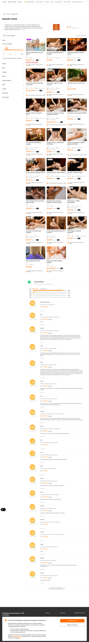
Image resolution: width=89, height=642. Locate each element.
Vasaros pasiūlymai (30, 1)
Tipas (3, 84)
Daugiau (23, 29)
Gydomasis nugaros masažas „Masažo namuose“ (52, 414)
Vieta (20, 1)
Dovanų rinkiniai (39, 1)
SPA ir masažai (67, 1)
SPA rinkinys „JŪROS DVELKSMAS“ (48, 398)
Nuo (4, 52)
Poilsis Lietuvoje (58, 1)
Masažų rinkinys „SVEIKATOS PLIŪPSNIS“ (50, 429)
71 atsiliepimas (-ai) (74, 28)
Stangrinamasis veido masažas (48, 560)
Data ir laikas (5, 97)
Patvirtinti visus (72, 620)
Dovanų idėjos (12, 1)
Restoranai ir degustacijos (77, 1)
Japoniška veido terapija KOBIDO (48, 348)
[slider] (3, 50)
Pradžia (8, 14)
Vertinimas (5, 93)
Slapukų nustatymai (72, 625)
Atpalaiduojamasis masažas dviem (48, 481)
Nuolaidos (46, 1)
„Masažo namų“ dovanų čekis (47, 304)
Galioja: (30, 62)
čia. (20, 638)
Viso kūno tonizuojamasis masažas (48, 575)
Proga (3, 76)
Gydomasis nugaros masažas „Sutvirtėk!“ (50, 522)
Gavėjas (4, 72)
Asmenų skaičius (6, 80)
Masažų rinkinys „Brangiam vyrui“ (48, 383)
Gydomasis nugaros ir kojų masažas (49, 442)
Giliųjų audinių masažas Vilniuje (48, 468)
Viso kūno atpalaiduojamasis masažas (49, 317)
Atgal (4, 14)
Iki (15, 52)
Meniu (5, 1)
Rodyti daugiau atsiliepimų (56, 588)
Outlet (52, 1)
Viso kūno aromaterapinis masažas (49, 455)
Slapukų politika (17, 636)
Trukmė (4, 89)
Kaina (3, 40)
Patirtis (4, 63)
